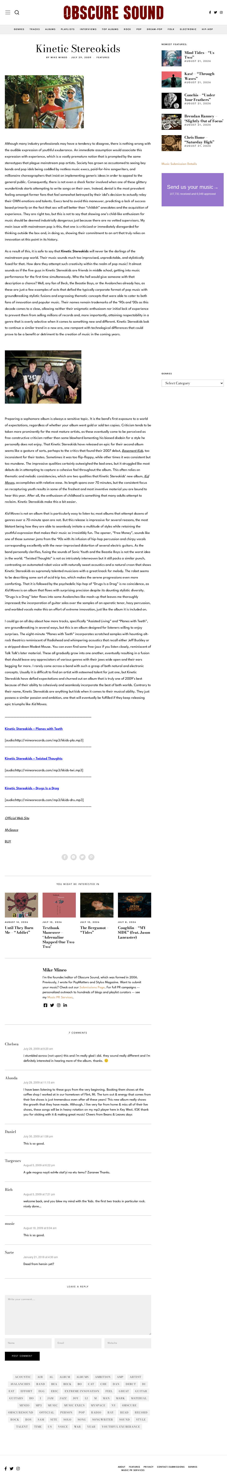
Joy (76, 1398)
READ (124, 1412)
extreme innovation (82, 1391)
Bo (80, 1384)
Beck (67, 1384)
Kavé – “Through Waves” (199, 76)
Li (86, 1398)
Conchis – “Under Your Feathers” (199, 97)
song (82, 1419)
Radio (96, 1412)
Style (141, 1419)
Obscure (129, 1405)
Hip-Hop (207, 29)
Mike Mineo (59, 58)
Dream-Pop (154, 29)
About (121, 1467)
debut (131, 1384)
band (40, 1384)
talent (22, 1427)
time (38, 1427)
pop (82, 1412)
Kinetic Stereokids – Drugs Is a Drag (32, 788)
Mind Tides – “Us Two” (199, 55)
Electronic (188, 29)
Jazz (63, 1398)
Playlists (68, 29)
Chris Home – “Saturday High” (199, 139)
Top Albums (110, 29)
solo (67, 1419)
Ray (111, 1412)
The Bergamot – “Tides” (94, 930)
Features (103, 58)
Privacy (149, 1467)
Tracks (35, 29)
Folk (171, 29)
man (106, 1398)
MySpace (98, 1405)
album (64, 1377)
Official (46, 1412)
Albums (50, 29)
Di (144, 1384)
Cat (91, 1384)
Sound (124, 1419)
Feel (109, 1391)
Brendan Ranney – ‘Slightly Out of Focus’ (203, 118)
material (139, 1398)
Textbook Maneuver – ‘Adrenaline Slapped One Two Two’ (58, 937)
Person (66, 1412)
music (10, 1223)
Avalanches (20, 1384)
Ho (31, 1398)
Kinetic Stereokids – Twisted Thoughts (34, 758)
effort (26, 1391)
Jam (50, 1398)
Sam (41, 1419)
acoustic (23, 1377)
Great (124, 1391)
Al (51, 1377)
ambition (103, 1377)
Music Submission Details (179, 164)
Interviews (88, 29)
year (91, 1427)
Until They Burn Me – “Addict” (19, 930)
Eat (11, 1391)
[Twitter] (215, 12)
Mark (120, 1398)
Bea (54, 1384)
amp (120, 1377)
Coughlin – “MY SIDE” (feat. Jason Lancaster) (134, 932)
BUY (8, 841)
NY (114, 1405)
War (77, 1427)
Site (53, 1419)
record (141, 1412)
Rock (127, 29)
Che (103, 1384)
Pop (139, 29)
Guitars (16, 1398)
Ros (28, 1419)
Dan (116, 1384)
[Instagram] (221, 12)
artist (135, 1377)
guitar (141, 1391)
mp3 (39, 1405)
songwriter (102, 1419)
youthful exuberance (121, 1427)
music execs (74, 1405)
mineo (24, 1405)
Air (40, 1377)
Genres (19, 29)
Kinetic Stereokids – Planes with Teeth (34, 729)
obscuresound (20, 1412)
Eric (55, 1391)
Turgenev (13, 1161)
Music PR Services (133, 1470)
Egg (42, 1391)
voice (63, 1427)
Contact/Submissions (171, 1467)
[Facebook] (210, 12)
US (50, 1427)
